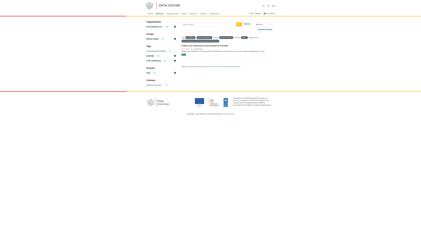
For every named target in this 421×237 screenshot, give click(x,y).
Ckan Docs (237, 66)
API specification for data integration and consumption (214, 66)
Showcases (214, 14)
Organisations (172, 14)
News (183, 14)
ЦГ (268, 6)
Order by (247, 24)
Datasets (159, 14)
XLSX (183, 54)
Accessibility (270, 13)
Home (150, 14)
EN (273, 6)
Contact (203, 14)
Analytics (193, 14)
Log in (252, 13)
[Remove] (210, 37)
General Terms (229, 114)
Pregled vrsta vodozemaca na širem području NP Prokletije (205, 46)
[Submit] (239, 24)
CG (263, 6)
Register (258, 13)
